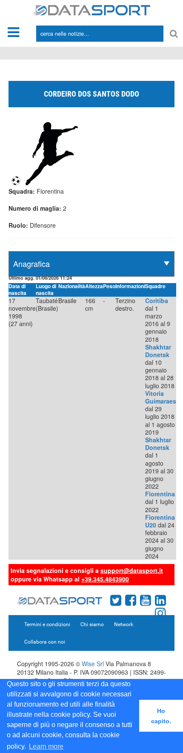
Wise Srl (93, 663)
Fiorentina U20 (160, 521)
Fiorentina (160, 494)
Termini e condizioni (47, 624)
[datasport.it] (91, 9)
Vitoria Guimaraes (160, 397)
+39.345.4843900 (105, 579)
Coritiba (156, 300)
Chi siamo (92, 624)
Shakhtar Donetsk (158, 351)
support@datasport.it (131, 570)
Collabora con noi (44, 642)
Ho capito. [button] (161, 715)
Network (123, 624)
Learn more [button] (46, 746)
